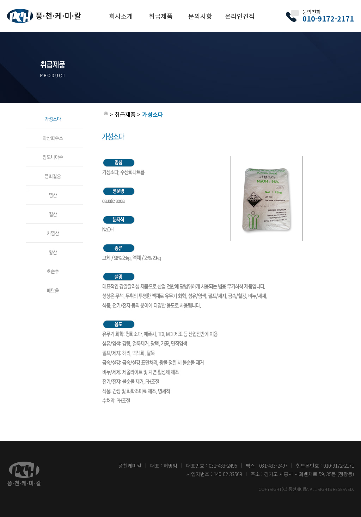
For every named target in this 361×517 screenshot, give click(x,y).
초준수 (54, 264)
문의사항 (200, 15)
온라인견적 (240, 15)
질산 (54, 207)
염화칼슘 (54, 169)
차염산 (54, 226)
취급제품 (161, 15)
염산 (54, 188)
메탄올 (54, 283)
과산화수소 (54, 131)
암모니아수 (54, 150)
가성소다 (54, 112)
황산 (54, 245)
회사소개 (121, 15)
